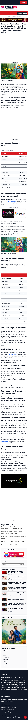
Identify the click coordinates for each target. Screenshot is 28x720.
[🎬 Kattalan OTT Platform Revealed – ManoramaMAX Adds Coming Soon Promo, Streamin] (4, 583)
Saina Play (5, 659)
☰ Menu (23, 2)
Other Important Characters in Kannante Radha (13, 540)
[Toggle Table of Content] (24, 525)
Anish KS (24, 699)
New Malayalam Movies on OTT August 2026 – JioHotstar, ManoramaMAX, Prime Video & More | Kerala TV (17, 577)
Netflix (4, 655)
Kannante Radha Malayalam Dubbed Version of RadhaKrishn (13, 542)
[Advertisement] (14, 48)
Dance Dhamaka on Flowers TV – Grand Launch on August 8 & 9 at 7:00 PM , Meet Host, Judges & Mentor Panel (16, 572)
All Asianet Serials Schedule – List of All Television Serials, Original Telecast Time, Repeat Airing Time (17, 593)
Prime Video (6, 657)
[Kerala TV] (9, 8)
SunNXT (5, 664)
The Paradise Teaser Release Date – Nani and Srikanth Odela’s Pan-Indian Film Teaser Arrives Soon (17, 604)
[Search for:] (11, 564)
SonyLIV (5, 661)
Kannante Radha (12, 354)
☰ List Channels (22, 13)
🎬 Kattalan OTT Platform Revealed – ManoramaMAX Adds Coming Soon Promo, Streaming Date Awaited (17, 583)
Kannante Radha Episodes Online (9, 544)
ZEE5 (4, 666)
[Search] (26, 8)
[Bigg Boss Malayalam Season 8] (14, 20)
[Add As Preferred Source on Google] (14, 213)
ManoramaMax (7, 653)
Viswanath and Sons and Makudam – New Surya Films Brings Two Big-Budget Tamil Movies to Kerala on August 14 (17, 588)
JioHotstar (5, 651)
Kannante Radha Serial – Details (9, 526)
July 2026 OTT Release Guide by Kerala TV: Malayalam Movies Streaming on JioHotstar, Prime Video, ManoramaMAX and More (16, 609)
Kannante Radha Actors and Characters (11, 531)
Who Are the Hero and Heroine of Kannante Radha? (12, 529)
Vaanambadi (4, 441)
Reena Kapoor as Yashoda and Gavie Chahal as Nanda (13, 537)
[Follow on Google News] (14, 554)
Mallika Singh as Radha (7, 535)
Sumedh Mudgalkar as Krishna (9, 533)
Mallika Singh (12, 201)
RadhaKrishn (10, 99)
